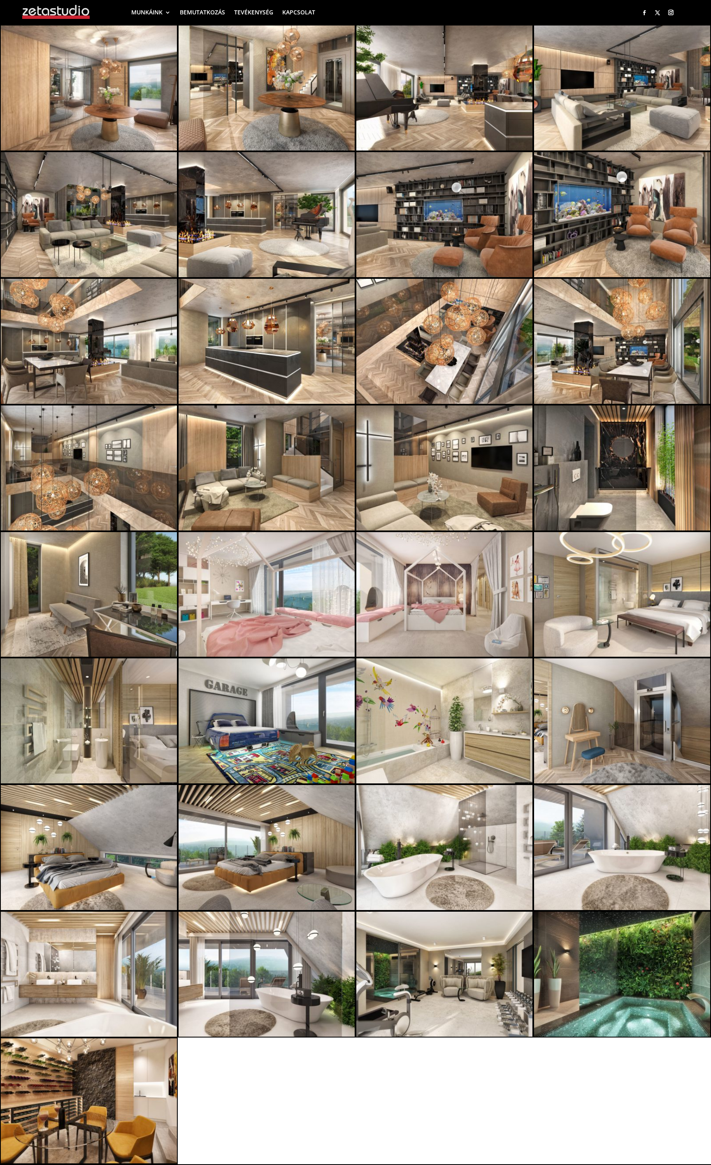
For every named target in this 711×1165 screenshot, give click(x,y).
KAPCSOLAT (298, 12)
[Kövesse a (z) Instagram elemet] (671, 12)
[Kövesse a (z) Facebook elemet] (644, 13)
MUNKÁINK (147, 12)
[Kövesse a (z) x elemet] (657, 13)
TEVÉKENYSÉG (253, 12)
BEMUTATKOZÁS (202, 12)
